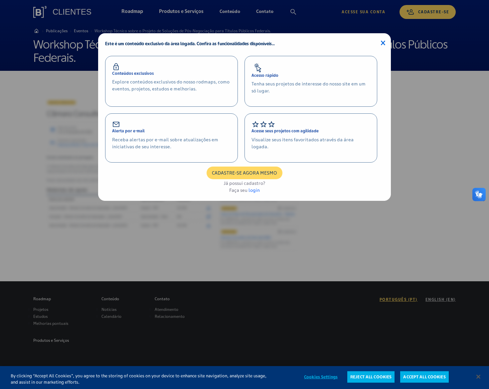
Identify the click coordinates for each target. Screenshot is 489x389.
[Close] (478, 376)
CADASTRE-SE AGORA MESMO (244, 173)
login (254, 190)
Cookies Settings (321, 377)
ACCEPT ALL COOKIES (424, 377)
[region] (244, 377)
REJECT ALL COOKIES (371, 377)
